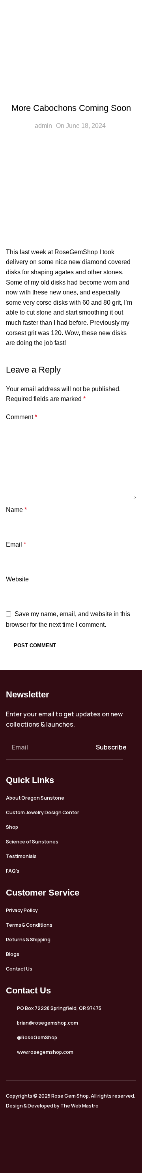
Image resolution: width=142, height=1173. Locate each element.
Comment (21, 417)
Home (45, 59)
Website (17, 579)
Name (16, 509)
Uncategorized (83, 59)
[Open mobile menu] (133, 14)
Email (16, 544)
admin (43, 125)
